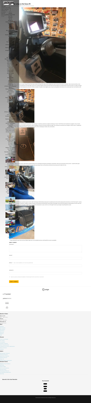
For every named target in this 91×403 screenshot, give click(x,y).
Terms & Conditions (4, 368)
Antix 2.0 (10, 74)
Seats (10, 53)
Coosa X (10, 24)
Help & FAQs (3, 366)
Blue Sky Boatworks (10, 30)
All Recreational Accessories (10, 111)
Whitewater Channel (10, 191)
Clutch (10, 76)
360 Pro (10, 33)
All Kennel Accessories (10, 139)
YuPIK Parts (10, 67)
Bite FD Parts (10, 61)
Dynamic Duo (10, 77)
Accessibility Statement (10, 154)
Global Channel (10, 193)
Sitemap (2, 373)
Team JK (10, 181)
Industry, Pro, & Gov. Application (7, 346)
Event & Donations (10, 178)
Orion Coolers (10, 124)
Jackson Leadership (10, 175)
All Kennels (10, 137)
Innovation (2, 342)
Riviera (10, 104)
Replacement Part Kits (10, 97)
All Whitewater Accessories (10, 86)
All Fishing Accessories (10, 44)
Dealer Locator (10, 163)
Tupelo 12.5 (10, 107)
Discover (2, 332)
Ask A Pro (10, 144)
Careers (10, 179)
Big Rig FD (10, 20)
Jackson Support (4, 343)
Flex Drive (10, 40)
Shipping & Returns (4, 370)
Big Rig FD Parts (10, 60)
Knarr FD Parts (10, 69)
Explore (2, 333)
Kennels (10, 234)
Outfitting (10, 90)
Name (11, 255)
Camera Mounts (10, 91)
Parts (10, 43)
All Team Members (10, 189)
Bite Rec (10, 103)
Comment (11, 244)
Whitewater (10, 211)
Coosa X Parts (10, 64)
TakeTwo (10, 27)
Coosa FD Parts (10, 63)
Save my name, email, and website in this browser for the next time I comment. (27, 276)
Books (10, 93)
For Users (10, 143)
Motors (10, 37)
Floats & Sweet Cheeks (10, 89)
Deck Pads (10, 56)
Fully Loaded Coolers (10, 130)
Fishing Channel (10, 190)
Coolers (10, 226)
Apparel (10, 46)
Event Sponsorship (4, 344)
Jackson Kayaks (10, 73)
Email (11, 262)
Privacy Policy (3, 369)
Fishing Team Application (6, 360)
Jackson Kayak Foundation (10, 177)
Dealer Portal (10, 165)
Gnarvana (10, 80)
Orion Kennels (10, 136)
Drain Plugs (10, 96)
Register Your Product (10, 147)
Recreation (10, 219)
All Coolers (10, 126)
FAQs (10, 146)
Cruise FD (10, 110)
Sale (10, 134)
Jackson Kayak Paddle (10, 21)
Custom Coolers (10, 127)
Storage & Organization (10, 116)
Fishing (10, 203)
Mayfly (10, 26)
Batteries (10, 38)
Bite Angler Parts (10, 57)
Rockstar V (10, 81)
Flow (10, 78)
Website (11, 270)
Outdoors (2, 330)
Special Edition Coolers (10, 128)
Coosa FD (10, 17)
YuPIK (10, 29)
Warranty (10, 150)
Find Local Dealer (4, 339)
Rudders (10, 54)
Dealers (10, 156)
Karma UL (10, 83)
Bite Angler (10, 23)
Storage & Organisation (10, 50)
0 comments (31, 5)
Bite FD (10, 19)
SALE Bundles (10, 140)
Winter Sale (10, 196)
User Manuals (10, 148)
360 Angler (10, 31)
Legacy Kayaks (10, 70)
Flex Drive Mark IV (10, 41)
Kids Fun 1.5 (10, 84)
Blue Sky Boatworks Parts (10, 58)
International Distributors (10, 166)
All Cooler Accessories (10, 131)
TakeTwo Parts (10, 66)
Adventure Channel (4, 356)
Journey (10, 108)
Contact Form (3, 323)
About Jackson (10, 168)
